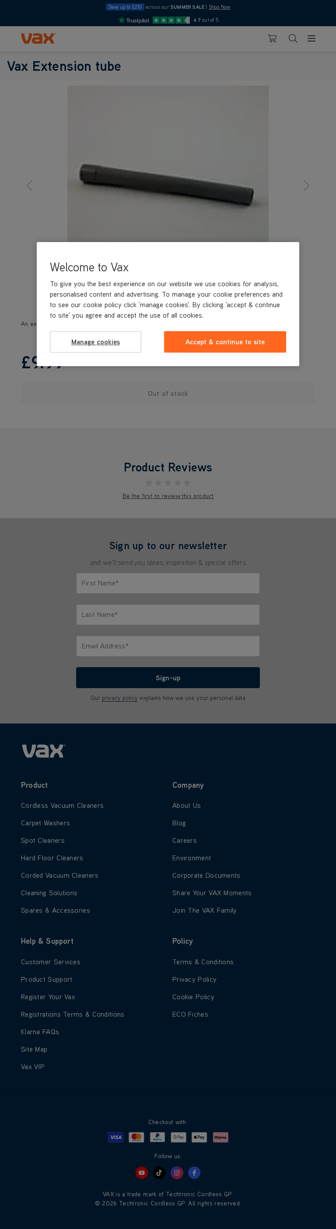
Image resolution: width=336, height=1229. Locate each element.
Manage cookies (95, 341)
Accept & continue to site (225, 341)
